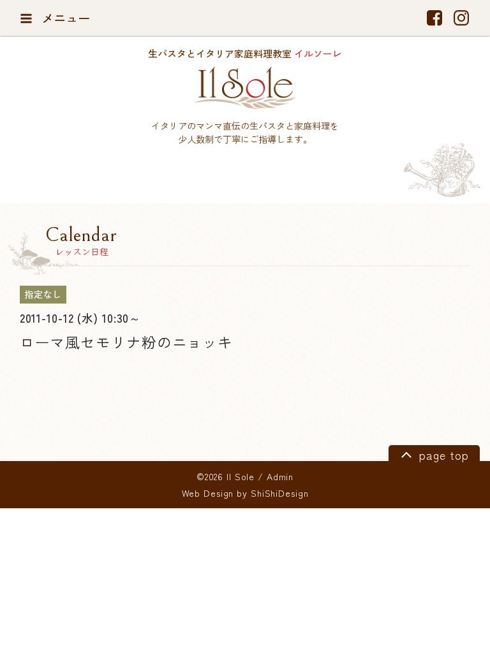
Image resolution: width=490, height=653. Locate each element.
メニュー (64, 18)
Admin (280, 476)
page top (441, 455)
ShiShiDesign (280, 493)
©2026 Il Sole (226, 476)
